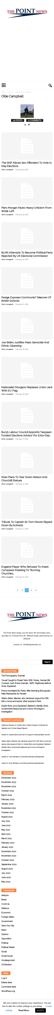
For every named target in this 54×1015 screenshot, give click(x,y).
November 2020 (8, 856)
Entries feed (6, 982)
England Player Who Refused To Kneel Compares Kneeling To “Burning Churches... (24, 570)
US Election (6, 964)
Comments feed (8, 987)
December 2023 (8, 778)
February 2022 (8, 799)
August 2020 (7, 869)
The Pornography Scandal (13, 676)
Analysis (5, 895)
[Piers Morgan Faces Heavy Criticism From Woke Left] (27, 191)
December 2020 (8, 851)
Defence (5, 908)
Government (7, 921)
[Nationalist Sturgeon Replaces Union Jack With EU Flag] (27, 370)
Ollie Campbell (7, 169)
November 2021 (8, 808)
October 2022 (7, 791)
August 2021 (6, 817)
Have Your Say (7, 925)
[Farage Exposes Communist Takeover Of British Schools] (27, 281)
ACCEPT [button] (40, 1010)
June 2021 (6, 825)
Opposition (6, 938)
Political (4, 943)
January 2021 (7, 847)
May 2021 (5, 830)
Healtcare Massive (7, 725)
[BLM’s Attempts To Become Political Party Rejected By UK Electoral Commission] (27, 236)
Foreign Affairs (7, 917)
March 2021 (6, 838)
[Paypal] (29, 125)
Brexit (3, 899)
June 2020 (6, 877)
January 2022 (7, 804)
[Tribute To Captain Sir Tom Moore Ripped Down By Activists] (27, 505)
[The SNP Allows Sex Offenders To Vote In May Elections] (27, 146)
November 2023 (8, 782)
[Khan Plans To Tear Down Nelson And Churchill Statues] (27, 460)
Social (4, 951)
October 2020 (7, 860)
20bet (3, 763)
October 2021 (7, 812)
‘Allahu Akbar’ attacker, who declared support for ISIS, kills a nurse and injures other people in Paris (25, 699)
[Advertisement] (27, 53)
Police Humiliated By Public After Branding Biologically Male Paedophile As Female (26, 692)
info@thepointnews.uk (32, 645)
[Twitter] (30, 650)
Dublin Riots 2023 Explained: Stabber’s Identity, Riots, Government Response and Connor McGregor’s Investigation (24, 709)
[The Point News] (27, 12)
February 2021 (7, 843)
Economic (6, 912)
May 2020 (5, 882)
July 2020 (5, 873)
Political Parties (8, 947)
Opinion (4, 934)
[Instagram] (25, 125)
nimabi (3, 735)
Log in (4, 978)
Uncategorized (8, 960)
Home (3, 92)
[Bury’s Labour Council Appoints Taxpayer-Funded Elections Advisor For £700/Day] (27, 415)
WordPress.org (8, 991)
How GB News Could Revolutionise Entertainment (26, 757)
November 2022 (8, 786)
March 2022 (6, 795)
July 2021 (5, 821)
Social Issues (7, 956)
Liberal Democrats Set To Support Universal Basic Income (29, 735)
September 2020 (9, 864)
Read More (24, 1010)
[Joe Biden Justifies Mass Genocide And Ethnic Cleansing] (27, 325)
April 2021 (5, 834)
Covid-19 (5, 904)
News (3, 930)
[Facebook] (24, 650)
